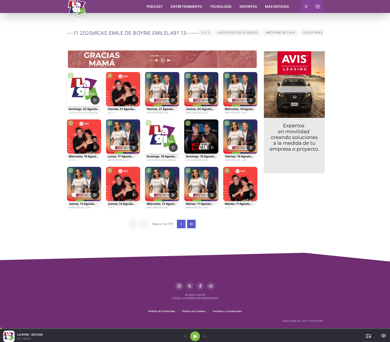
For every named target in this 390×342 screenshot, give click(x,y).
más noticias (277, 6)
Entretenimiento (186, 6)
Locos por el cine (318, 32)
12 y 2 (205, 32)
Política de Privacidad (161, 311)
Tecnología (221, 6)
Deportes (248, 6)
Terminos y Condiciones (227, 311)
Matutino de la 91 (280, 32)
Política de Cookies (194, 311)
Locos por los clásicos (238, 32)
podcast (155, 6)
